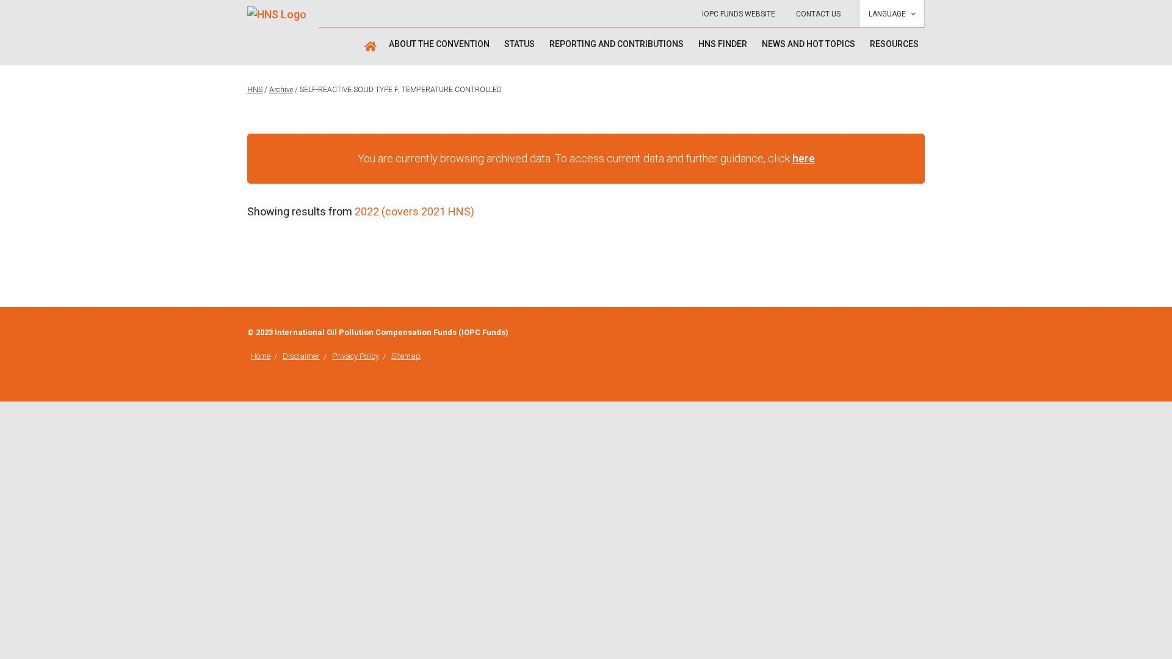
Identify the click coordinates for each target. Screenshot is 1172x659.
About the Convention (439, 44)
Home (260, 356)
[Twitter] (921, 333)
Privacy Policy (355, 356)
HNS (254, 89)
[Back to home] (276, 10)
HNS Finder (722, 44)
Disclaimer (301, 356)
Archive (281, 89)
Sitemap (406, 356)
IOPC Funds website (738, 14)
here (803, 158)
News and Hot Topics (808, 44)
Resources (894, 44)
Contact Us (818, 14)
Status (519, 44)
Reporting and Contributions (616, 44)
